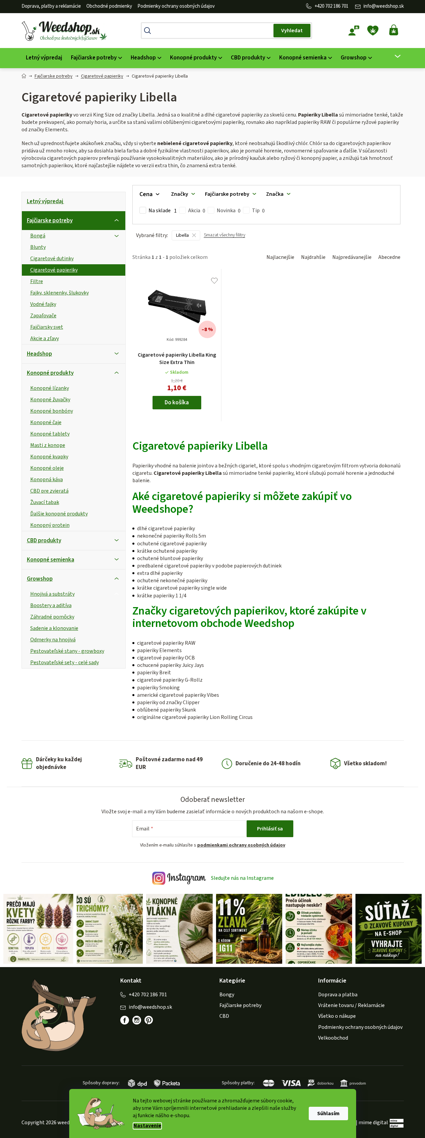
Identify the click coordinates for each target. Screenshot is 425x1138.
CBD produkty (44, 541)
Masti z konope (47, 445)
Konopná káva (46, 479)
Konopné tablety (50, 434)
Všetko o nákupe (337, 1016)
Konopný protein (50, 525)
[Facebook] (124, 1020)
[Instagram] (136, 1020)
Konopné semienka (50, 560)
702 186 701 (336, 6)
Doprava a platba (337, 994)
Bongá (37, 235)
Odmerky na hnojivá (53, 639)
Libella (182, 235)
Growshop (40, 579)
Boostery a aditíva (51, 605)
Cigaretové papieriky (54, 270)
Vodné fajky (43, 304)
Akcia (196, 211)
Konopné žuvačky (50, 399)
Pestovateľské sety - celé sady (64, 662)
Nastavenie (147, 1125)
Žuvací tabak (44, 502)
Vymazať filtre (224, 237)
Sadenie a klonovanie (54, 628)
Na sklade (162, 211)
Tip (258, 211)
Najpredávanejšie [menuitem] (352, 257)
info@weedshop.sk (384, 6)
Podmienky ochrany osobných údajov (176, 6)
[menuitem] (44, 58)
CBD (224, 1016)
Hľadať (291, 30)
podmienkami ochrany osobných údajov (241, 845)
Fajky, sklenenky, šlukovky (59, 293)
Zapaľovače (43, 315)
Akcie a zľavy (44, 338)
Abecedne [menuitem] (389, 257)
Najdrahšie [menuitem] (313, 257)
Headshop (39, 354)
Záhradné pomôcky (52, 617)
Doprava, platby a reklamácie (51, 6)
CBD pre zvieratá (49, 491)
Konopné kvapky (49, 456)
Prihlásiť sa (270, 828)
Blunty (38, 247)
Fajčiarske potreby (50, 221)
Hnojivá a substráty (52, 594)
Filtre (36, 281)
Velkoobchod (333, 1038)
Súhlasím (328, 1113)
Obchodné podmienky (109, 6)
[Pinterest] (152, 1023)
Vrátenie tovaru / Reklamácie (351, 1005)
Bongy (226, 994)
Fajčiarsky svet (46, 327)
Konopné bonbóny (51, 411)
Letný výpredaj (45, 201)
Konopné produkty (50, 373)
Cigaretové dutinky (52, 258)
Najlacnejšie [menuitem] (280, 257)
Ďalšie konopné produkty (59, 513)
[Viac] (393, 56)
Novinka (229, 211)
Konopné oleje (47, 468)
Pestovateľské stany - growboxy (67, 651)
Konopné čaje (45, 422)
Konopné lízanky (49, 388)
